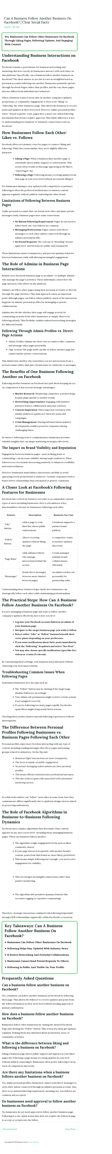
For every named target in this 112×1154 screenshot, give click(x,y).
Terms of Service (33, 1142)
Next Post (71, 1129)
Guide (7, 27)
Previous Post (8, 1129)
